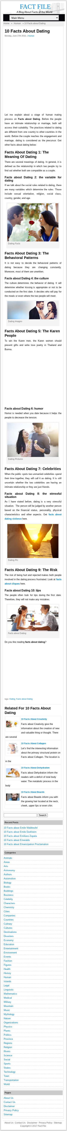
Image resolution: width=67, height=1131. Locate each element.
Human (17, 23)
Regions (8, 1043)
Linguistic (9, 989)
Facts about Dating (24, 699)
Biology (7, 882)
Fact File (35, 6)
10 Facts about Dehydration (35, 768)
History (7, 973)
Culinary (8, 923)
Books (7, 886)
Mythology (9, 1014)
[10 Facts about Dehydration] (12, 776)
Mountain (8, 1006)
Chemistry (9, 907)
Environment (10, 952)
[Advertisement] (33, 75)
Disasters (9, 936)
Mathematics (10, 993)
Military (7, 1002)
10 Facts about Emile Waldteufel (21, 827)
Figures (7, 965)
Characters (9, 903)
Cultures (8, 928)
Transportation (11, 1080)
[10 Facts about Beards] (12, 800)
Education (9, 944)
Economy (9, 940)
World (7, 1084)
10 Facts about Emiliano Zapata (20, 836)
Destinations (10, 932)
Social (7, 1059)
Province (8, 1039)
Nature (7, 1018)
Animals (8, 858)
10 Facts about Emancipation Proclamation (26, 844)
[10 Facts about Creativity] (12, 726)
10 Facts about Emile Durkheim (20, 832)
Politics (7, 1035)
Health (7, 969)
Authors (8, 874)
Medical (8, 998)
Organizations (11, 1022)
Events (7, 956)
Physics (8, 1026)
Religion (8, 1047)
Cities (7, 911)
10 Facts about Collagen (33, 743)
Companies (9, 915)
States (7, 1067)
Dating (12, 699)
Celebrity (8, 899)
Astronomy (9, 870)
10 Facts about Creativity (34, 719)
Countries (9, 919)
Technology (10, 1072)
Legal (6, 985)
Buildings (8, 891)
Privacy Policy (11, 1110)
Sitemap (8, 1114)
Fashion (8, 960)
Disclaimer (9, 1106)
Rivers (7, 1051)
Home (6, 23)
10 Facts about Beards (32, 792)
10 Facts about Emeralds (17, 840)
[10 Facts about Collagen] (12, 753)
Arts (6, 866)
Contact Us (9, 1102)
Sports (7, 1063)
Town (6, 1076)
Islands (7, 981)
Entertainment (11, 948)
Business (8, 895)
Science (8, 1055)
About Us (8, 1098)
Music (7, 1010)
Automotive (10, 878)
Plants (7, 1030)
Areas (7, 862)
